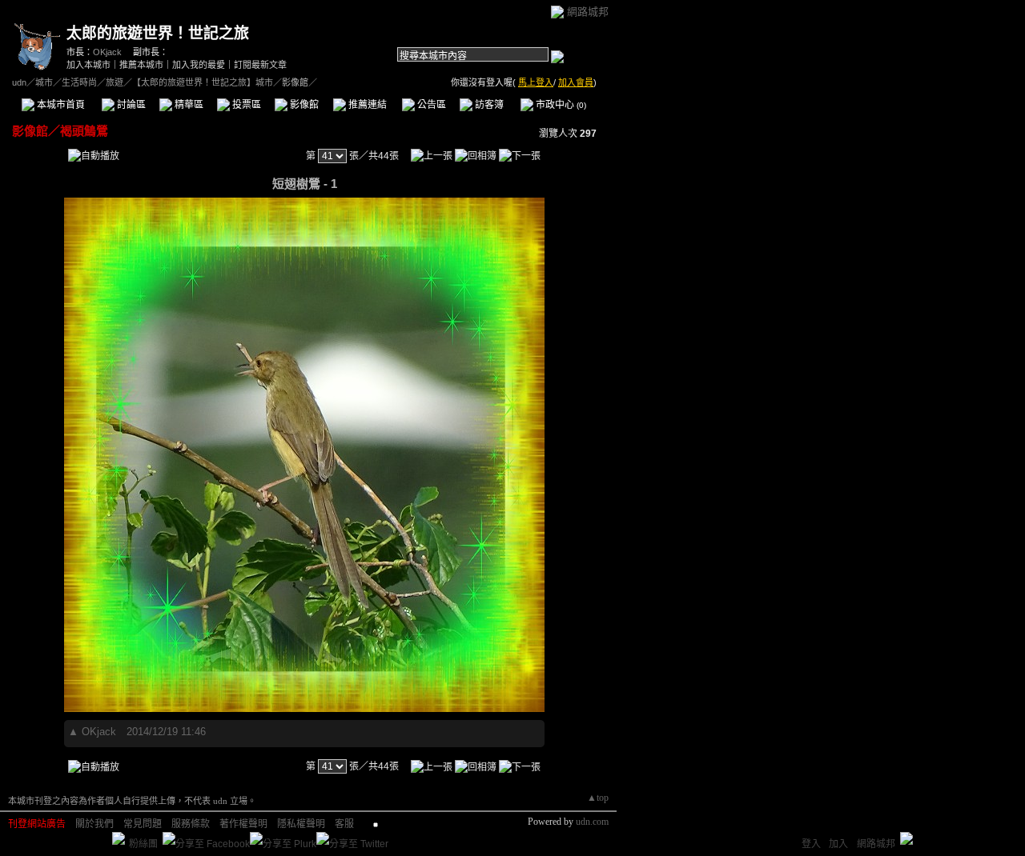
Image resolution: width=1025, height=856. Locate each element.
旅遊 (114, 82)
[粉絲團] (118, 838)
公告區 (430, 104)
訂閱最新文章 (260, 65)
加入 (838, 844)
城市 (44, 82)
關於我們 (94, 824)
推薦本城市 (141, 65)
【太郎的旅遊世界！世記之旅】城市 (202, 82)
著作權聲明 (243, 824)
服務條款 (190, 824)
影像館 (303, 104)
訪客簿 (488, 104)
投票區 (245, 104)
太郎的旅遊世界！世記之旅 (157, 33)
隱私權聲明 (301, 824)
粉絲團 (143, 844)
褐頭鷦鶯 (84, 131)
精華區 (187, 104)
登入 (811, 844)
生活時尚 (79, 82)
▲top (598, 797)
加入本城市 (88, 65)
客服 (344, 824)
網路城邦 (588, 12)
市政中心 (559, 104)
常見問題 (142, 824)
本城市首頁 (59, 104)
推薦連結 (366, 104)
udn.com (592, 821)
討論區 (130, 104)
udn (19, 82)
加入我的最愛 (198, 65)
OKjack (107, 52)
